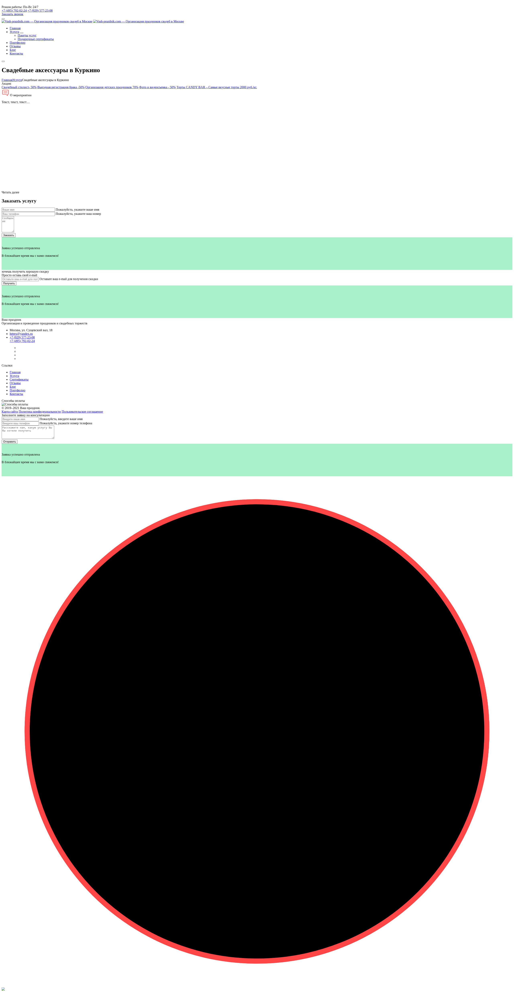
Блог (13, 50)
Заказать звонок (12, 14)
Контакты (16, 53)
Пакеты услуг (27, 35)
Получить (9, 283)
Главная (15, 28)
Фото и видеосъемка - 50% (157, 87)
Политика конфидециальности (40, 411)
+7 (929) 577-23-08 (40, 10)
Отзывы (15, 46)
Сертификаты (19, 379)
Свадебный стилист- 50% (19, 87)
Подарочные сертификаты (36, 39)
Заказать (8, 235)
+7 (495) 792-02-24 (14, 10)
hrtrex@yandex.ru (21, 333)
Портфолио (17, 42)
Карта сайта (10, 411)
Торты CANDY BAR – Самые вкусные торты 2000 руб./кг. (216, 87)
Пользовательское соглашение (82, 411)
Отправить (9, 441)
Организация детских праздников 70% (111, 87)
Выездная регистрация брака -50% (61, 87)
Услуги (14, 32)
